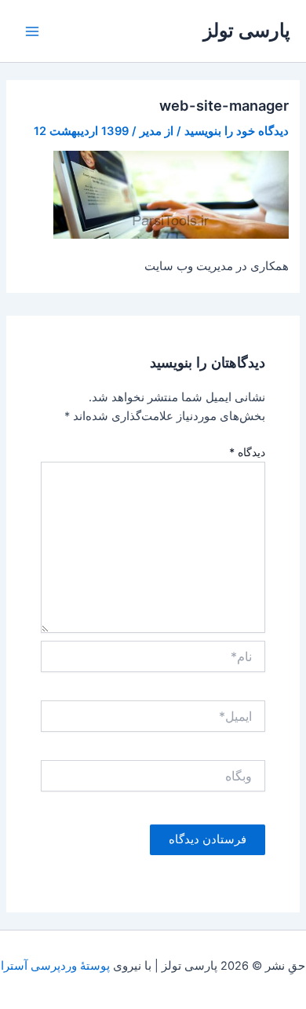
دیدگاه (247, 452)
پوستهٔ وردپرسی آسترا (55, 966)
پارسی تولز (246, 30)
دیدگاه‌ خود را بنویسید (236, 131)
